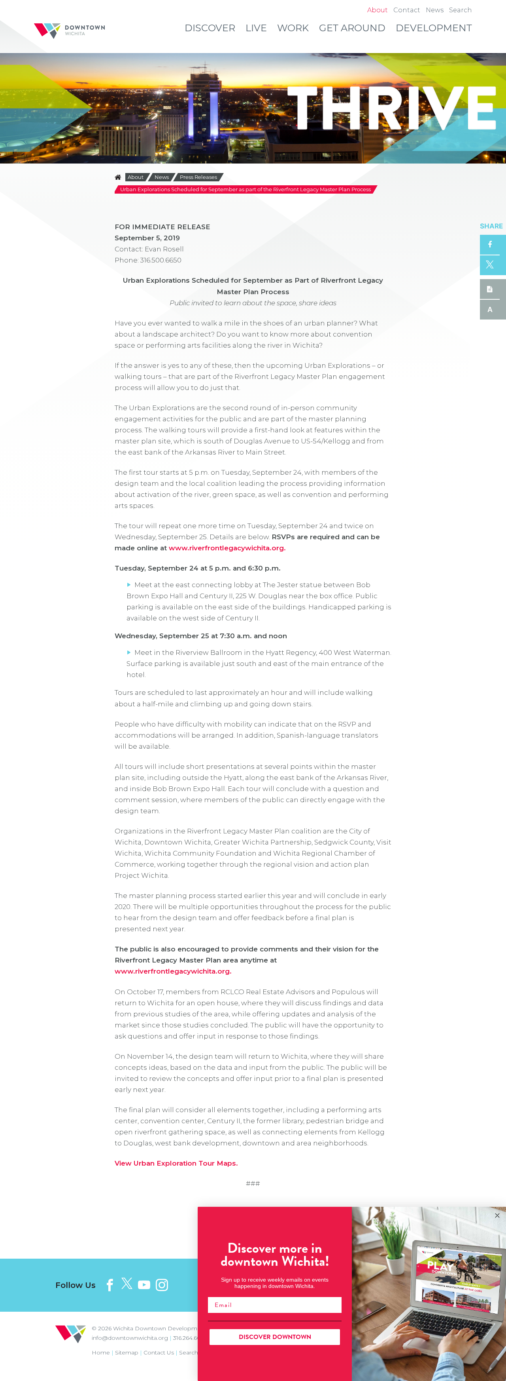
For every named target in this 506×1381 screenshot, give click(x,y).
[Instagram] (162, 1285)
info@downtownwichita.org (130, 1337)
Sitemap (126, 1352)
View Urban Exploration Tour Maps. (176, 1163)
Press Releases (198, 177)
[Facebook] (110, 1285)
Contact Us (158, 1352)
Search (188, 1352)
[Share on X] (490, 265)
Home (101, 1352)
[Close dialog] (497, 1215)
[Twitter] (126, 1284)
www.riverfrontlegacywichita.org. (227, 548)
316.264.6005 (190, 1337)
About (135, 177)
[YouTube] (144, 1285)
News (162, 177)
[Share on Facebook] (490, 245)
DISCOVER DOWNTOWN (275, 1337)
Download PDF (490, 289)
